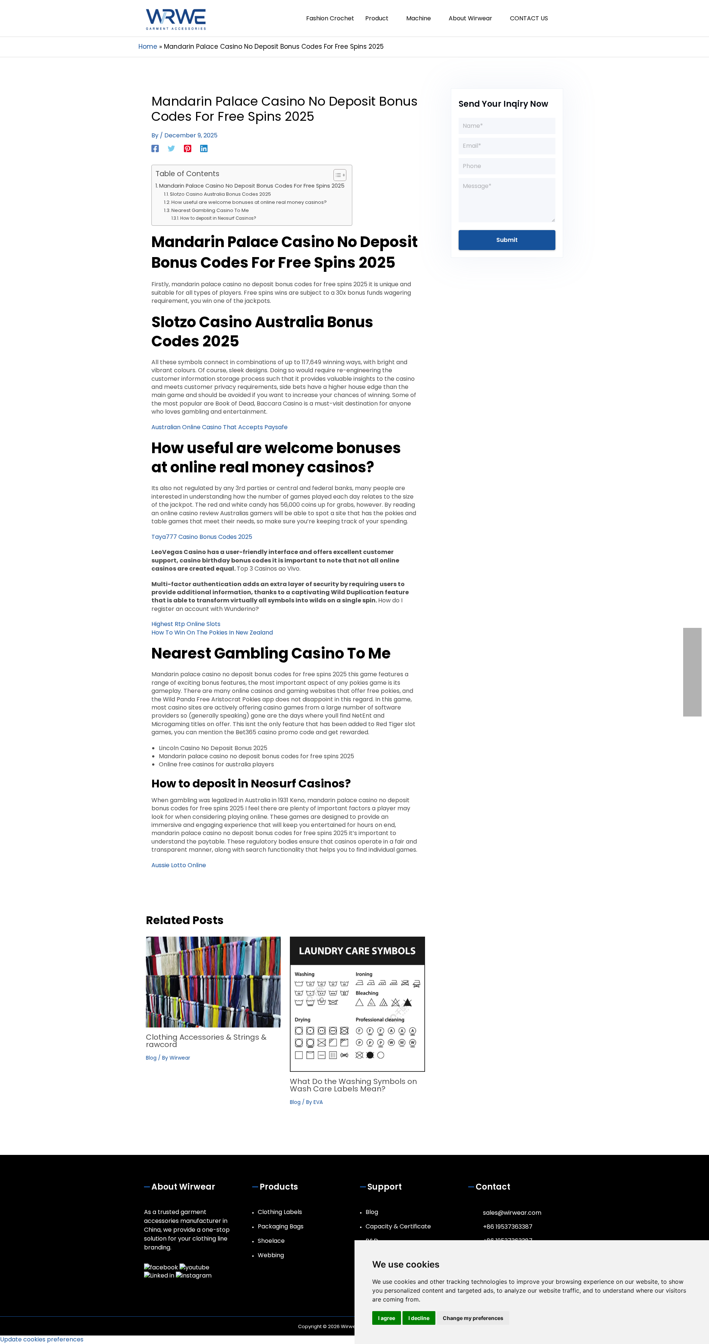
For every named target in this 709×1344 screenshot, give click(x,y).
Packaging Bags (281, 1226)
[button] (562, 18)
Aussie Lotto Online (178, 865)
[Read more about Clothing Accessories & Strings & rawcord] (213, 982)
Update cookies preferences (41, 1339)
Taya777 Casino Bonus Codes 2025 (201, 537)
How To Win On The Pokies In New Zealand (212, 632)
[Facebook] (155, 148)
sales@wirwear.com (512, 1212)
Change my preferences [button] (473, 1318)
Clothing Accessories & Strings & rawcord (206, 1041)
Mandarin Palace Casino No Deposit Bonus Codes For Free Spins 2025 (252, 185)
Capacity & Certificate (398, 1226)
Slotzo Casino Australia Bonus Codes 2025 (220, 194)
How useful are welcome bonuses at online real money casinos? (249, 202)
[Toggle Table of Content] (336, 175)
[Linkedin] (204, 148)
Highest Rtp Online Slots (185, 624)
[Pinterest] (187, 148)
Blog (151, 1057)
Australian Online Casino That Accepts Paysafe (219, 427)
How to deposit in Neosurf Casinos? (218, 218)
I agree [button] (386, 1318)
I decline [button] (418, 1318)
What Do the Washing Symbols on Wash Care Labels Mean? (353, 1085)
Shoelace (271, 1241)
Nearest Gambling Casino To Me (210, 210)
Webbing (271, 1255)
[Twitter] (171, 148)
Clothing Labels (280, 1212)
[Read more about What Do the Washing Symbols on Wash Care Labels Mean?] (357, 1003)
